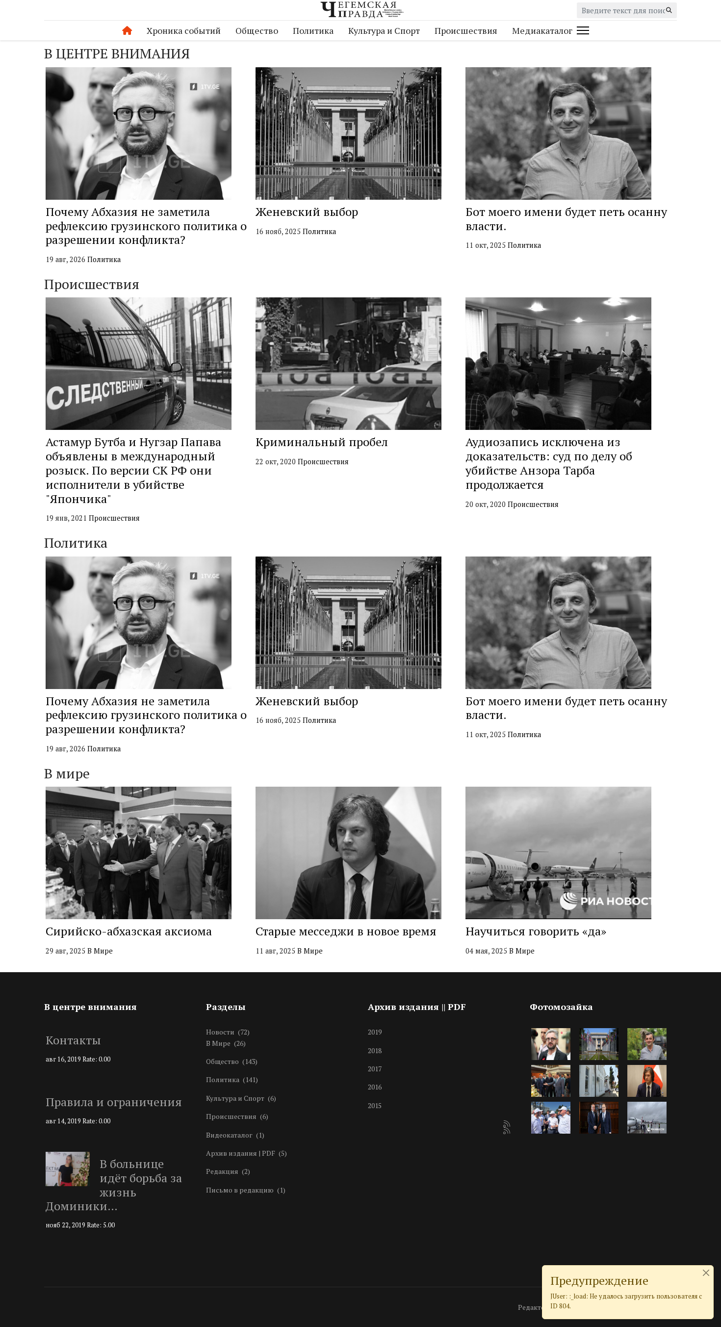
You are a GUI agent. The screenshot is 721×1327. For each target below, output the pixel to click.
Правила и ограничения (114, 1102)
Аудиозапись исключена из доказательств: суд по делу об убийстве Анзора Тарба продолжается (548, 463)
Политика (313, 30)
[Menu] (581, 30)
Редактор (533, 1307)
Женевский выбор (307, 211)
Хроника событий (184, 30)
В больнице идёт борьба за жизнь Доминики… (114, 1185)
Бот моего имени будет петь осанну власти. (566, 219)
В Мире (100, 950)
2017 (375, 1068)
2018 (375, 1050)
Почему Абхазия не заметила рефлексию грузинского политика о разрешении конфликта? (146, 226)
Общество (256, 30)
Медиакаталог (542, 30)
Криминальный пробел (322, 442)
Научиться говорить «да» (535, 931)
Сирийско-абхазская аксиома (129, 931)
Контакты (73, 1040)
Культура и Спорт (384, 30)
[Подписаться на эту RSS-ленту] (507, 1124)
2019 (375, 1031)
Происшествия (466, 30)
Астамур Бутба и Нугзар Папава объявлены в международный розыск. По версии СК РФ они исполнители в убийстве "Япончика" (133, 470)
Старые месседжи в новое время (346, 931)
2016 (375, 1086)
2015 (375, 1105)
